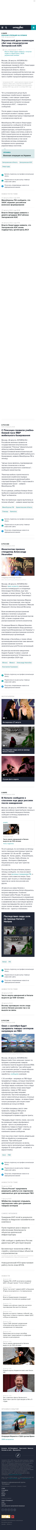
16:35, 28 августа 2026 (8, 427)
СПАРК (3, 1488)
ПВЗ (9, 1155)
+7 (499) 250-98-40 (12, 1478)
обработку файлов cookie (15, 1474)
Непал (4, 962)
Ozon (4, 1155)
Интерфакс (18, 27)
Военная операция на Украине (14, 35)
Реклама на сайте (7, 1450)
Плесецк (5, 511)
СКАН (3, 1502)
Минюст (12, 663)
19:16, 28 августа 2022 (8, 37)
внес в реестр (13, 586)
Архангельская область (24, 507)
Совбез (5, 333)
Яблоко (5, 663)
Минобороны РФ (8, 507)
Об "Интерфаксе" (13, 1448)
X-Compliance (5, 1490)
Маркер (3, 1494)
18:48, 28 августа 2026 (8, 242)
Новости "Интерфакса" (7, 1500)
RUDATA (4, 1504)
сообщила (14, 1074)
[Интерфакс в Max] (15, 1510)
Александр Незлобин (24, 663)
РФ (10, 962)
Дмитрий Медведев (9, 329)
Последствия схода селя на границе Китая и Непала (17, 919)
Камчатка (13, 511)
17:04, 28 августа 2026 (8, 546)
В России (5, 241)
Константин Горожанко (10, 667)
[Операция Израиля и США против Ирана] (18, 1434)
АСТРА (3, 1495)
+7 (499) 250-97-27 (25, 1478)
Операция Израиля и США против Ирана (18, 1436)
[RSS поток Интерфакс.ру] (11, 1510)
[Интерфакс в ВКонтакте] (9, 1510)
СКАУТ (3, 1492)
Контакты (4, 1448)
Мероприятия (17, 1450)
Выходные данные (7, 1522)
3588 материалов (8, 1439)
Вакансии (30, 1448)
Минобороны (22, 329)
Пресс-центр (22, 1448)
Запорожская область (10, 162)
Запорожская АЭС (26, 162)
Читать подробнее (15, 841)
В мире (4, 33)
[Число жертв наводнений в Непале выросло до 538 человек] (11, 834)
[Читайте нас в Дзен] (3, 1510)
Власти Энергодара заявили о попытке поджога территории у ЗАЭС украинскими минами (18, 53)
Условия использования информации (12, 1520)
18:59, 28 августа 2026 (8, 1022)
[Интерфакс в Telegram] (5, 1510)
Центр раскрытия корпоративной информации (13, 1506)
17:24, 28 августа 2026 (8, 794)
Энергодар (6, 166)
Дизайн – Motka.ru (7, 1524)
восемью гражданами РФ (21, 874)
